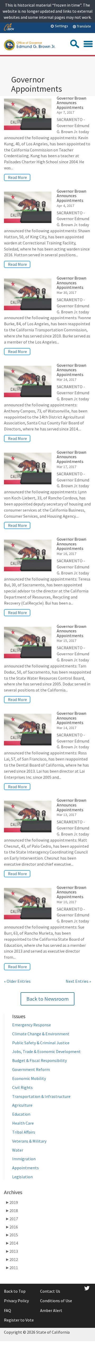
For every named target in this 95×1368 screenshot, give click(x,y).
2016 (11, 1227)
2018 (11, 1210)
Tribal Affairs (23, 1132)
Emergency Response (31, 1024)
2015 (11, 1234)
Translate (83, 26)
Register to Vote (19, 1320)
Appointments (25, 1167)
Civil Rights (22, 1087)
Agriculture (22, 1105)
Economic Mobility (29, 1078)
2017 (11, 1218)
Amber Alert (51, 1310)
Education (21, 1114)
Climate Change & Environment (40, 1033)
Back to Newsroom (47, 998)
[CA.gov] (9, 27)
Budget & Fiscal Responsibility (39, 1060)
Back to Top (15, 1291)
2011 (11, 1267)
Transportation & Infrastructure (42, 1096)
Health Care (23, 1123)
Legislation (22, 1176)
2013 (11, 1251)
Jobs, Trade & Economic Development (46, 1051)
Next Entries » (78, 981)
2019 (11, 1202)
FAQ (7, 1310)
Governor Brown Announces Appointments (71, 102)
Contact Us (50, 1291)
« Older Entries (17, 981)
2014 (11, 1243)
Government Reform (31, 1069)
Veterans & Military (29, 1141)
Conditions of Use (56, 1300)
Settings (61, 26)
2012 (11, 1259)
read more (17, 177)
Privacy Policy (16, 1300)
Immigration (24, 1158)
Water (17, 1150)
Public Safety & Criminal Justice (40, 1042)
